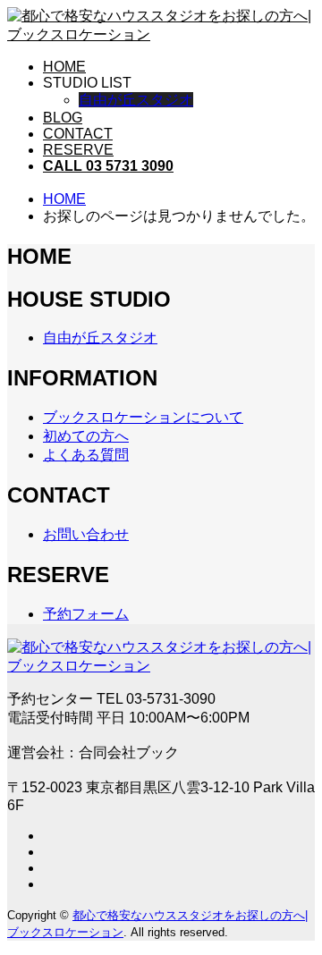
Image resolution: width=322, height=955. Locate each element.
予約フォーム (86, 613)
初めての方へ (86, 436)
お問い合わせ (86, 534)
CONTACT (78, 133)
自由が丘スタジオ (136, 99)
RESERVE (78, 149)
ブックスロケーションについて (143, 417)
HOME (64, 66)
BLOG (62, 117)
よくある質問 (86, 454)
